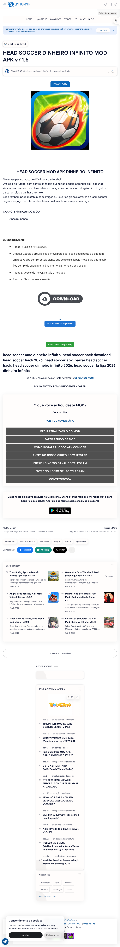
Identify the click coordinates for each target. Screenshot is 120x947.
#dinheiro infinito (27, 541)
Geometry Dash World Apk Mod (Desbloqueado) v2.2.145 (82, 574)
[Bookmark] (110, 4)
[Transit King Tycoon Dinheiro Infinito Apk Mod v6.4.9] (53, 576)
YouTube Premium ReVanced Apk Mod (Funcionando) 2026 (61, 862)
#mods (68, 541)
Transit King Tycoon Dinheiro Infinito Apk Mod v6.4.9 (25, 574)
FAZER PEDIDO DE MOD (60, 439)
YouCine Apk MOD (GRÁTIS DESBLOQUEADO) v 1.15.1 (57, 725)
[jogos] (65, 747)
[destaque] (70, 775)
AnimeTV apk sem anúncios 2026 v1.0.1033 (61, 830)
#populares (81, 541)
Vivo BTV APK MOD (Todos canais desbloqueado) (61, 816)
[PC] (75, 19)
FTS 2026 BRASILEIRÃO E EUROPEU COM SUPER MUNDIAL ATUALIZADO (60, 783)
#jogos (57, 541)
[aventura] (70, 838)
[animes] (58, 824)
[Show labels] (48, 896)
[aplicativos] (60, 719)
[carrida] (58, 747)
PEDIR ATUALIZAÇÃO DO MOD (60, 431)
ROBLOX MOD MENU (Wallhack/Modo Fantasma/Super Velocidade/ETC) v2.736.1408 (61, 846)
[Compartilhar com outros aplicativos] (71, 550)
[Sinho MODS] (16, 71)
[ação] (58, 793)
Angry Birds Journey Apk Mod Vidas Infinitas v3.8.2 (26, 595)
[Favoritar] (108, 71)
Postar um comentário (60, 653)
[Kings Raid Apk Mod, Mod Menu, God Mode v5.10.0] (53, 622)
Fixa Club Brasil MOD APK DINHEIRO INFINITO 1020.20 (58, 753)
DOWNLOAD (60, 84)
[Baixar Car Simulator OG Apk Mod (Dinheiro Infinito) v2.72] (109, 622)
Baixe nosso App (28, 31)
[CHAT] (82, 19)
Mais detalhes (52, 935)
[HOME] (29, 19)
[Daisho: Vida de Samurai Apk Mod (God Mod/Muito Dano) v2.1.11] (109, 597)
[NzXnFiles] (70, 936)
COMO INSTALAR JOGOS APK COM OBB (60, 447)
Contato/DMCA (75, 924)
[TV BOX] (68, 19)
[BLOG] (91, 19)
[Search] (105, 4)
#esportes (44, 541)
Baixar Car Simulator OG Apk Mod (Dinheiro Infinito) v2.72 (80, 620)
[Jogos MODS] (41, 19)
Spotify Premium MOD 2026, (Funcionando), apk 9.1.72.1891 (59, 739)
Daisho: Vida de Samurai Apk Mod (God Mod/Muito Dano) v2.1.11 (80, 597)
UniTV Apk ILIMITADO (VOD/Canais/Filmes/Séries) (58, 767)
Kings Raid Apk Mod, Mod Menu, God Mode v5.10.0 (27, 620)
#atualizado (10, 541)
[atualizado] (70, 719)
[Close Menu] (113, 30)
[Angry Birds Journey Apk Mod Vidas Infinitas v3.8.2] (53, 597)
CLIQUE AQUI (103, 30)
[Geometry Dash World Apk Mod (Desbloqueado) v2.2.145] (109, 576)
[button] (115, 4)
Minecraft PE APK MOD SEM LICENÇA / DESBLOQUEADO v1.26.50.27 (58, 800)
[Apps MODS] (55, 19)
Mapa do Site (89, 924)
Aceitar (25, 935)
